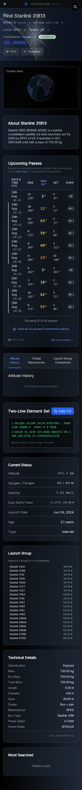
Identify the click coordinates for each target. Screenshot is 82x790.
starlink (26, 36)
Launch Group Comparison (63, 360)
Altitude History (15, 360)
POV (14, 51)
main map (21, 171)
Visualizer (34, 51)
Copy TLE (65, 411)
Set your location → (62, 339)
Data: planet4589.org (61, 735)
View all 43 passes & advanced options (43, 329)
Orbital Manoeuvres (36, 360)
